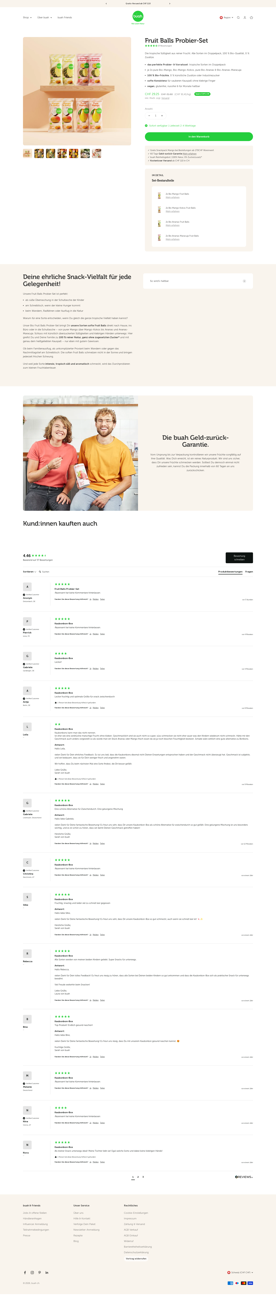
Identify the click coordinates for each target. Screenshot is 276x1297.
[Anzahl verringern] (149, 115)
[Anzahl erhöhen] (162, 115)
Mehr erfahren (190, 154)
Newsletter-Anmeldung (86, 1229)
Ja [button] (90, 599)
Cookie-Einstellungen (136, 1213)
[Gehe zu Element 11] (62, 154)
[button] (133, 1177)
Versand (165, 98)
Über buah (43, 17)
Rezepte (78, 1235)
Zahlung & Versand (134, 1224)
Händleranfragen (32, 1218)
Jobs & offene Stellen (35, 1213)
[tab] (230, 572)
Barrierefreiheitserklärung (138, 1246)
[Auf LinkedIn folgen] (47, 1273)
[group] (38, 555)
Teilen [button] (102, 599)
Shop (26, 17)
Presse (26, 1235)
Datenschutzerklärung (136, 1252)
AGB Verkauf (131, 1229)
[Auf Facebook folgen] (25, 1273)
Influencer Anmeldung (35, 1224)
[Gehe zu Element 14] (96, 154)
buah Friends (65, 17)
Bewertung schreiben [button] (239, 558)
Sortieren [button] (28, 571)
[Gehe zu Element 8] (27, 154)
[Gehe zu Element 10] (50, 154)
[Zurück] (106, 3)
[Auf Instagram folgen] (32, 1273)
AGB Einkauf (131, 1235)
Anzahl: (149, 108)
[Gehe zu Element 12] (73, 154)
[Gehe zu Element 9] (39, 154)
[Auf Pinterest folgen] (40, 1273)
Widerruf (128, 1241)
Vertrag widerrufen (136, 1258)
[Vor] (169, 3)
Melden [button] (96, 599)
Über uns (78, 1213)
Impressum (130, 1218)
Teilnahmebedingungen (36, 1229)
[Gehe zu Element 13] (85, 154)
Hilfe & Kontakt (81, 1218)
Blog (76, 1241)
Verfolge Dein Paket (84, 1224)
